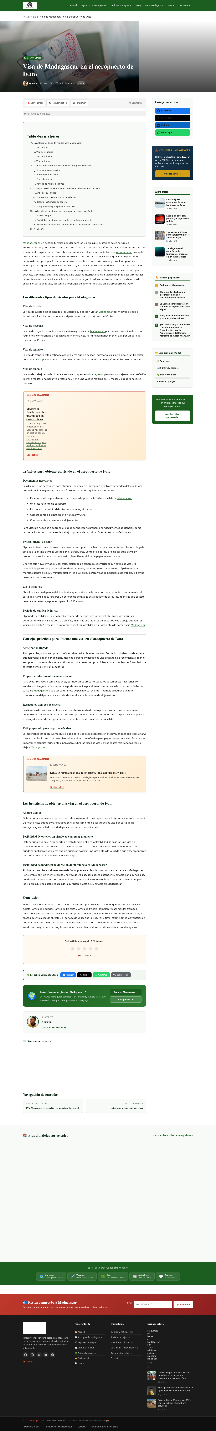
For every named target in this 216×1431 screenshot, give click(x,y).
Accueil (73, 5)
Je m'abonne (183, 1304)
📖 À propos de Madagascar (88, 1337)
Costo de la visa (44, 179)
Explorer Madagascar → (126, 992)
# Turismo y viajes (166, 381)
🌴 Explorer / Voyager (85, 1342)
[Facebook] (25, 1355)
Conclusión (39, 229)
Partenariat (185, 5)
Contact (172, 5)
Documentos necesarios (48, 170)
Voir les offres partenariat (173, 416)
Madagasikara (37, 1420)
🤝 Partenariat (81, 1358)
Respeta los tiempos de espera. (51, 201)
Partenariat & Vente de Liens (104, 1426)
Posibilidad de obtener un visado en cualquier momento (64, 220)
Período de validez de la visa (50, 183)
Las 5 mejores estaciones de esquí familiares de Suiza (176, 202)
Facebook (166, 110)
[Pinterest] (52, 1355)
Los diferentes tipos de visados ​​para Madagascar (58, 143)
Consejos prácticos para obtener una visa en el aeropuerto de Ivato (67, 188)
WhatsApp (102, 975)
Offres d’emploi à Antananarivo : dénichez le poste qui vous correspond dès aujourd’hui (174, 1375)
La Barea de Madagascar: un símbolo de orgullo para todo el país (175, 306)
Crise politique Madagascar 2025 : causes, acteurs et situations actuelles (175, 1403)
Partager (70, 975)
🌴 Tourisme (163, 361)
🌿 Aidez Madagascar (85, 1352)
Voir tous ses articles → (54, 1027)
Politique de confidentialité (59, 1426)
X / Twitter (166, 117)
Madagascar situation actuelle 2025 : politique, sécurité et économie (175, 1389)
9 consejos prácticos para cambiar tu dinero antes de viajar (178, 235)
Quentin (47, 1022)
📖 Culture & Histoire (168, 367)
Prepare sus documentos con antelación (56, 197)
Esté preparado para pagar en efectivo (55, 206)
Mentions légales (32, 1426)
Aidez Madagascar (154, 5)
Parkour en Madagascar (172, 285)
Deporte (116, 1358)
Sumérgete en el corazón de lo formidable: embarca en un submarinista (176, 252)
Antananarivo (124, 252)
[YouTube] (46, 1355)
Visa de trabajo (43, 161)
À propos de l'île (126, 999)
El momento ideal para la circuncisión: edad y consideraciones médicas (172, 295)
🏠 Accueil (79, 1331)
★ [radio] (72, 948)
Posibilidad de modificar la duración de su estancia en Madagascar (69, 224)
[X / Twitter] (39, 1355)
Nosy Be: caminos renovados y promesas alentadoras (174, 317)
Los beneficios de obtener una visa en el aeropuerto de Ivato (63, 211)
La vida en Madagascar (124, 1347)
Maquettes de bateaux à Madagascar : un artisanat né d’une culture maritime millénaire (151, 1344)
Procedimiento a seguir (47, 174)
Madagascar (30, 243)
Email (130, 1302)
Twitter (86, 975)
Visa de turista (43, 147)
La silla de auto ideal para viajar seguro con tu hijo (177, 218)
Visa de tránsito (44, 156)
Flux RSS (30, 1361)
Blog (138, 5)
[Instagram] (32, 1355)
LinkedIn (165, 125)
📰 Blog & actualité (84, 1347)
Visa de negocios (44, 151)
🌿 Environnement (166, 374)
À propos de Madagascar (93, 5)
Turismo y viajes (32, 58)
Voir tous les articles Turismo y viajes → (173, 1135)
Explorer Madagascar (121, 5)
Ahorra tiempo (43, 215)
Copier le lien (122, 975)
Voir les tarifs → (172, 173)
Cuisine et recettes (121, 1352)
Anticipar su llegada (46, 192)
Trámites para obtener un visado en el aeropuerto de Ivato (62, 165)
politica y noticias (122, 1331)
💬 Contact (79, 1363)
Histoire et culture (122, 1342)
